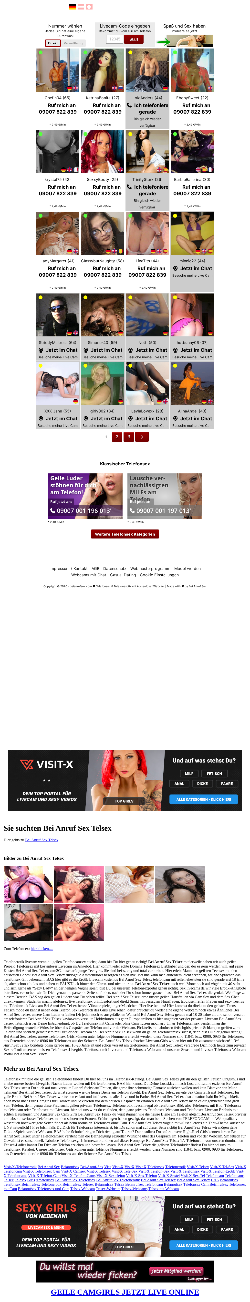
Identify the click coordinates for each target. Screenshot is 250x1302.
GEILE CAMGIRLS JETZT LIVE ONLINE (125, 1292)
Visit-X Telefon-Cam (44, 1176)
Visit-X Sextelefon (110, 1176)
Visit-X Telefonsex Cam (41, 1171)
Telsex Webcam (82, 1189)
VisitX (130, 1167)
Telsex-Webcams (134, 1189)
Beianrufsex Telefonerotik (41, 1184)
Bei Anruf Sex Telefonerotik (118, 1180)
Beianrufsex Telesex (78, 1184)
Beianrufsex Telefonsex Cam (186, 1184)
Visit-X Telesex (99, 1171)
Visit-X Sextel (169, 1176)
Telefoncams (234, 1176)
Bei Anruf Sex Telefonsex (75, 1180)
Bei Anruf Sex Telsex (41, 840)
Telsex (9, 1180)
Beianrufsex (70, 1167)
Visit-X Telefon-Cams (78, 1176)
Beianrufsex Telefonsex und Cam (43, 1189)
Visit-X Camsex (73, 1171)
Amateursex (45, 1180)
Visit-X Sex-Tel (193, 1176)
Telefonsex (155, 1167)
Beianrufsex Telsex (109, 1184)
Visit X (140, 1167)
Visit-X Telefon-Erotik (217, 1171)
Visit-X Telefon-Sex (153, 1171)
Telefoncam (215, 1176)
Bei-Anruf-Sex (91, 1167)
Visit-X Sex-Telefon (141, 1176)
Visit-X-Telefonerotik (20, 1167)
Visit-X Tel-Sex (222, 1167)
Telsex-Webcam (108, 1189)
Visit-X (118, 1167)
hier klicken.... (42, 949)
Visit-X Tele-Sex (124, 1171)
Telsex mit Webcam (163, 1189)
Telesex (20, 1180)
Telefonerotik (175, 1167)
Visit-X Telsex (198, 1167)
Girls (31, 1180)
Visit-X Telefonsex (184, 1171)
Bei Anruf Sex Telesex (158, 1180)
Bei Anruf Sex (49, 1167)
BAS (215, 1180)
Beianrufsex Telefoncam (144, 1184)
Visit (107, 1167)
